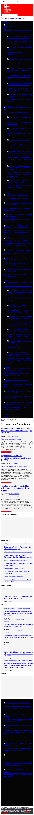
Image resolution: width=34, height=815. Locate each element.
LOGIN (5, 417)
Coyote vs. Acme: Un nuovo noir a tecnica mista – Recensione (18, 286)
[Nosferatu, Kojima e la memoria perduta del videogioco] (17, 250)
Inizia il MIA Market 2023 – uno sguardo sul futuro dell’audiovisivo (18, 749)
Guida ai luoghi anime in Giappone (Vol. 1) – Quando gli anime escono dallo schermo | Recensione (18, 654)
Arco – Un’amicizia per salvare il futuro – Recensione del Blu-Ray (18, 112)
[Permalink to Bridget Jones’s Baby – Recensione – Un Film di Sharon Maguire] (15, 543)
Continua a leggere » (6, 452)
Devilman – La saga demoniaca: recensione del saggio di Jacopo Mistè (18, 625)
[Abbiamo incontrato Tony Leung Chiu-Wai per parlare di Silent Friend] (20, 96)
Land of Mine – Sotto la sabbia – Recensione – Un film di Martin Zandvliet (18, 556)
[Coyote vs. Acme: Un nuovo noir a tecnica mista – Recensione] (18, 282)
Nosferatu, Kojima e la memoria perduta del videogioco (16, 253)
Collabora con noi (8, 10)
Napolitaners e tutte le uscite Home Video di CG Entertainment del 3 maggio (15, 488)
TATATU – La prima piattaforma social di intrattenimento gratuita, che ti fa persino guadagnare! (18, 774)
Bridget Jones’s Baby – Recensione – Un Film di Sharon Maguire (17, 548)
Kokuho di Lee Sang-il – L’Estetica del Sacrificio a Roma (19, 64)
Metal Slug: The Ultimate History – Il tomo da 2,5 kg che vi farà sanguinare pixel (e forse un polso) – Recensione (18, 665)
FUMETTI (6, 414)
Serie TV (9, 193)
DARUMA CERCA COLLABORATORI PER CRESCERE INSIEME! (18, 597)
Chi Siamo (6, 6)
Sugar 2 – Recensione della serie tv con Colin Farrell (15, 198)
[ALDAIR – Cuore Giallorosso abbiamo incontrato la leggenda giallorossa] (20, 49)
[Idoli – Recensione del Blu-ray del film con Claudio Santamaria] (20, 130)
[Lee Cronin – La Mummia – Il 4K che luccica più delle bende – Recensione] (20, 118)
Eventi (5, 4)
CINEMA (6, 23)
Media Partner (7, 9)
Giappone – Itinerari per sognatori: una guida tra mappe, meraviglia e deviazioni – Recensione (18, 613)
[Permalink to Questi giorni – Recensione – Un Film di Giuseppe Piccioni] (13, 576)
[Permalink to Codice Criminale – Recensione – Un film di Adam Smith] (15, 560)
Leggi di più (4, 813)
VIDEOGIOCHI (7, 237)
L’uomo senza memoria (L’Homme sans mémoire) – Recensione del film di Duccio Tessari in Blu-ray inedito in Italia (20, 159)
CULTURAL (6, 367)
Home (2, 420)
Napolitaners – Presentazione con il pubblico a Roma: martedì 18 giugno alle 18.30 (16, 430)
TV (4, 192)
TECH (5, 415)
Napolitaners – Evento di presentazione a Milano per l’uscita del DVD (16, 458)
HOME (5, 22)
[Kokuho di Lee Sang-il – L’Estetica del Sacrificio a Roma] (20, 60)
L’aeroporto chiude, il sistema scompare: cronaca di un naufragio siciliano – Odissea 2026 (18, 637)
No (28, 811)
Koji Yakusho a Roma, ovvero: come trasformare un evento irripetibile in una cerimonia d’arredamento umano (18, 76)
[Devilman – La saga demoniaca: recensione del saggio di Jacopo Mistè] (18, 381)
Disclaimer (7, 12)
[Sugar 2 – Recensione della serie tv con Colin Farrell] (16, 195)
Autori (5, 7)
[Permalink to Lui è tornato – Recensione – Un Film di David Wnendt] (13, 568)
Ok (26, 811)
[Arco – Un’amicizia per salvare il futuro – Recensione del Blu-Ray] (18, 109)
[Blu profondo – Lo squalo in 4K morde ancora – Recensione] (20, 141)
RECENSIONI (6, 281)
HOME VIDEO (7, 106)
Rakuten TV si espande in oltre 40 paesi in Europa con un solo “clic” (18, 764)
